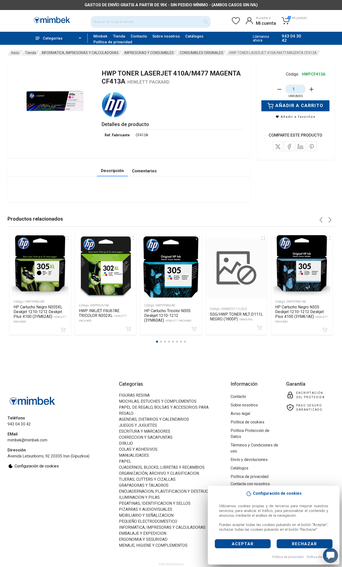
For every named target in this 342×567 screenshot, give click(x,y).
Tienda (119, 36)
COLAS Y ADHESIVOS (138, 449)
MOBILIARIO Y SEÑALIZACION (146, 515)
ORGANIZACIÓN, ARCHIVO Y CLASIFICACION (159, 473)
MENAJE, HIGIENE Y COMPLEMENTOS (153, 545)
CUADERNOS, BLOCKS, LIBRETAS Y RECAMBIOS (162, 467)
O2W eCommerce (171, 564)
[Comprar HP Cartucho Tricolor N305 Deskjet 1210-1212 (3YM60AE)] (194, 328)
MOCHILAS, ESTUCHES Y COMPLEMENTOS (158, 401)
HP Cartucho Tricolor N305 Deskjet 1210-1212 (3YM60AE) (168, 315)
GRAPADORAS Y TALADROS (143, 485)
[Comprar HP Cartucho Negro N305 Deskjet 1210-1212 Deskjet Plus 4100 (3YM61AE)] (324, 329)
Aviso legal (240, 413)
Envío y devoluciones (249, 459)
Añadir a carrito (299, 105)
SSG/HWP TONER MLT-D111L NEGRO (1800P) (236, 316)
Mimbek (100, 36)
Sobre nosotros (166, 36)
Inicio (15, 53)
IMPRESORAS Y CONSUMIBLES (149, 53)
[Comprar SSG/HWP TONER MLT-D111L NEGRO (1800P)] (259, 327)
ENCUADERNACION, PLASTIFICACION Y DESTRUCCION (168, 491)
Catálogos (194, 36)
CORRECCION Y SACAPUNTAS (146, 437)
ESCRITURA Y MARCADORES (144, 431)
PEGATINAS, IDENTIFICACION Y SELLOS (155, 503)
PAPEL (125, 461)
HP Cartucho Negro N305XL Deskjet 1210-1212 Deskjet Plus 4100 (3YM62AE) (40, 314)
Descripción (112, 170)
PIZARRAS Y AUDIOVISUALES (145, 509)
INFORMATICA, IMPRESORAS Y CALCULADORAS (80, 53)
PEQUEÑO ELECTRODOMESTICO (148, 521)
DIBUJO (126, 443)
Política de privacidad (287, 557)
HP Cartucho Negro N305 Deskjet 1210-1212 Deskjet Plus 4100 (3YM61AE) (301, 314)
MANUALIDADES (134, 455)
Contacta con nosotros (250, 483)
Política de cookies (320, 557)
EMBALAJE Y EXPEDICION (142, 533)
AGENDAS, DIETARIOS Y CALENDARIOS (154, 419)
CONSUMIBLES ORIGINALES (201, 53)
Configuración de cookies (37, 466)
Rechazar (304, 543)
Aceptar (243, 543)
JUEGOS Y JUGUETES (138, 425)
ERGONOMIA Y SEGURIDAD (143, 539)
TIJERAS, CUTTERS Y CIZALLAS (147, 479)
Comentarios (144, 171)
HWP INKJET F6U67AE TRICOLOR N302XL (103, 315)
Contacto (139, 36)
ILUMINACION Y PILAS (139, 497)
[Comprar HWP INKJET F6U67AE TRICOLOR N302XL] (128, 328)
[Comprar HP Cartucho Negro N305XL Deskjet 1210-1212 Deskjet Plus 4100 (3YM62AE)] (63, 329)
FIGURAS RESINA (134, 395)
